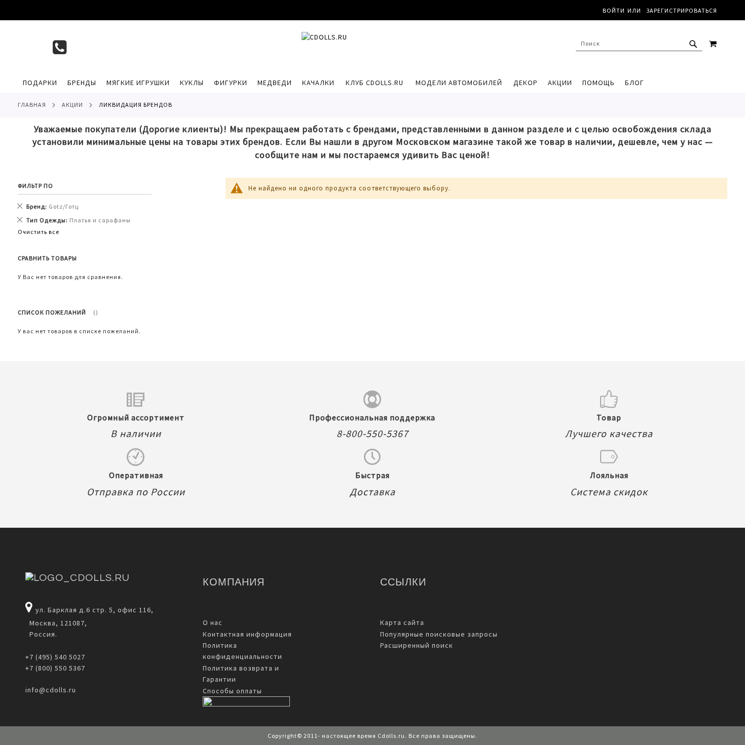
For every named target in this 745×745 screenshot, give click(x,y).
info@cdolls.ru (50, 689)
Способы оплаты (232, 690)
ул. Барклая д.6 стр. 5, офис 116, (94, 609)
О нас (212, 622)
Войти (614, 10)
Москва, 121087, (56, 623)
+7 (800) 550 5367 (55, 668)
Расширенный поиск (416, 645)
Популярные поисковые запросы (439, 634)
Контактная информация (247, 634)
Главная (32, 104)
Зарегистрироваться (681, 10)
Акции (72, 104)
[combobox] (639, 43)
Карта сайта (402, 622)
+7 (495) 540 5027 (55, 656)
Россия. (41, 634)
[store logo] (367, 46)
